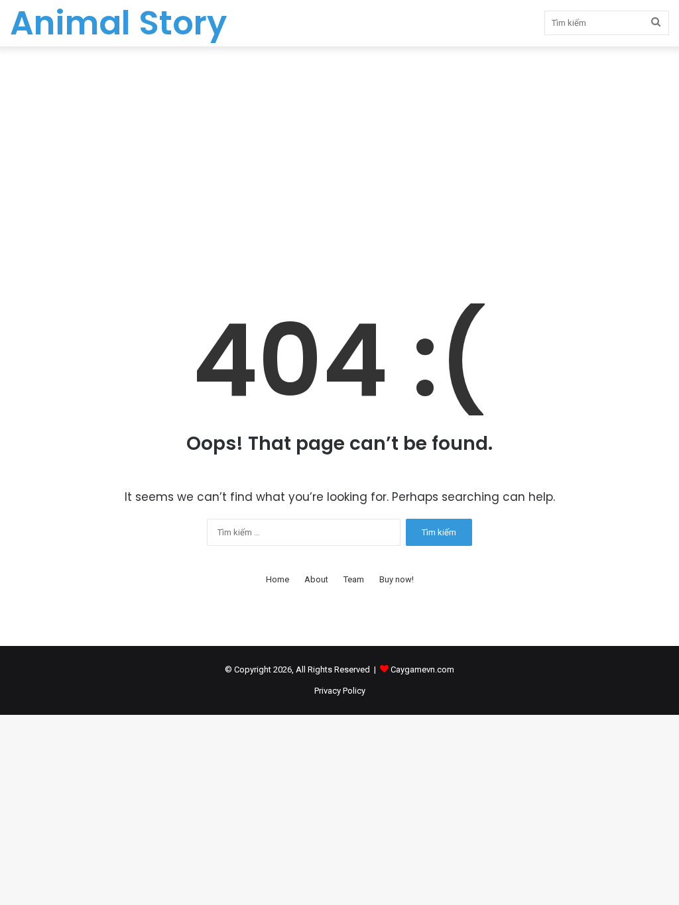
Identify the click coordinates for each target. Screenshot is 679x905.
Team (353, 579)
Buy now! (396, 579)
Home (277, 579)
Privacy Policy (339, 691)
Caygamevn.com (422, 669)
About (316, 579)
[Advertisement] (339, 159)
